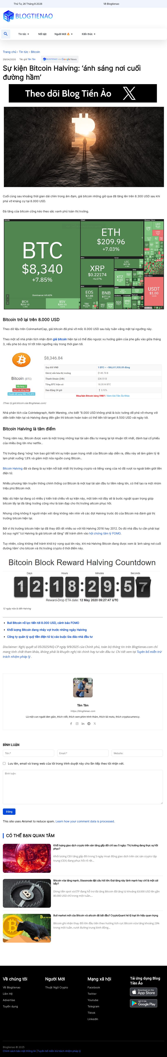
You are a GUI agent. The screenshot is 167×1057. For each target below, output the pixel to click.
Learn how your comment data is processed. (85, 821)
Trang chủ (9, 52)
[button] (5, 34)
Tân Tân (31, 59)
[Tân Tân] (83, 687)
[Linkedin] (83, 722)
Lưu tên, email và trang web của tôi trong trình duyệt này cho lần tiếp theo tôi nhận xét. (66, 763)
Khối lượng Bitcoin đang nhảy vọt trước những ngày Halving (47, 629)
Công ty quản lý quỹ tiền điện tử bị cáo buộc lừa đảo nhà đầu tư (50, 636)
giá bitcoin (60, 339)
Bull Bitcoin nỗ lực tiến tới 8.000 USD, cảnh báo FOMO (43, 622)
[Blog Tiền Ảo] (28, 16)
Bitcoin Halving (13, 468)
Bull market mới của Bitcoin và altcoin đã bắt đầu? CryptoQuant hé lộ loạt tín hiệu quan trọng (105, 915)
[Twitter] (42, 663)
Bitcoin (35, 52)
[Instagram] (77, 722)
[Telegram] (51, 663)
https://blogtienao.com (83, 711)
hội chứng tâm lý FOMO (105, 533)
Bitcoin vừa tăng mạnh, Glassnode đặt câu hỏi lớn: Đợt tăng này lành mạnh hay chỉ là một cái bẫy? (105, 882)
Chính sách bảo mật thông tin (19, 1051)
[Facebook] (33, 663)
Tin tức (23, 52)
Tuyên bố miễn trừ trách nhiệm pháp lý (59, 1051)
